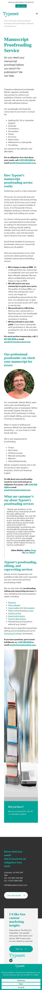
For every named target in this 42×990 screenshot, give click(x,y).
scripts (30, 611)
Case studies (13, 608)
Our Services (12, 20)
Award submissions (16, 616)
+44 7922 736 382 (15, 878)
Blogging (12, 602)
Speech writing (14, 613)
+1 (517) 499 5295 (15, 881)
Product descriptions (17, 619)
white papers (29, 608)
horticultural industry (13, 633)
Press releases (14, 605)
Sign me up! (21, 6)
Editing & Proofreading (19, 23)
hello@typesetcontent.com (15, 885)
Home (6, 20)
